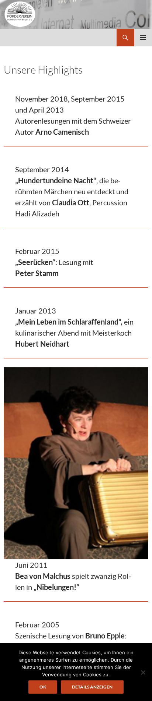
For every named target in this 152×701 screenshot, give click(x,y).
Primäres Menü (143, 37)
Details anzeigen (92, 687)
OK (42, 687)
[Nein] (142, 672)
